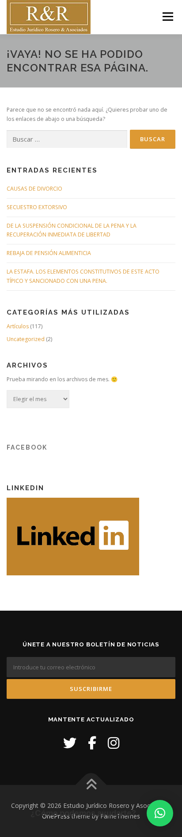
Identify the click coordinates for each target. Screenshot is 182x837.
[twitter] (69, 743)
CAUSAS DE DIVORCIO (34, 188)
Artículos (18, 326)
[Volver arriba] (91, 785)
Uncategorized (26, 339)
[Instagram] (113, 743)
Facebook (27, 447)
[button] (160, 813)
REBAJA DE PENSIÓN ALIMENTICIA (49, 253)
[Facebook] (92, 743)
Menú (167, 16)
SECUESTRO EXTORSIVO (37, 207)
